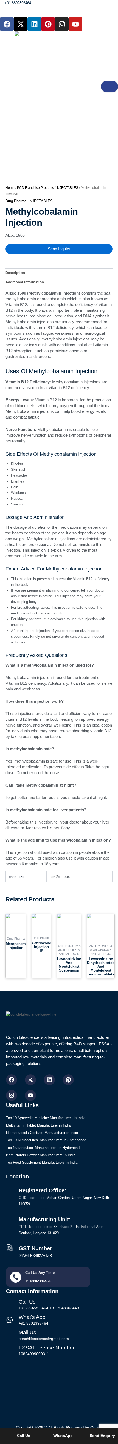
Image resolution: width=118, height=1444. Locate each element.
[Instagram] (11, 1095)
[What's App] (9, 1320)
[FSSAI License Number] (9, 1350)
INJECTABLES (67, 187)
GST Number (35, 1248)
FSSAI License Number (46, 1348)
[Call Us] (9, 1304)
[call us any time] (15, 1277)
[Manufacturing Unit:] (9, 1218)
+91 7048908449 (64, 1308)
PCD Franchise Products (35, 187)
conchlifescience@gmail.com (44, 1338)
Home (10, 187)
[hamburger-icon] (109, 86)
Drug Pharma (15, 201)
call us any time (40, 1273)
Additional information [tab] (24, 282)
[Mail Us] (9, 1335)
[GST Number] (9, 1247)
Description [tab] (15, 273)
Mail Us (27, 1332)
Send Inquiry (59, 249)
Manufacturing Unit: (45, 1219)
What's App (32, 1317)
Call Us (27, 1302)
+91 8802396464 (33, 1308)
